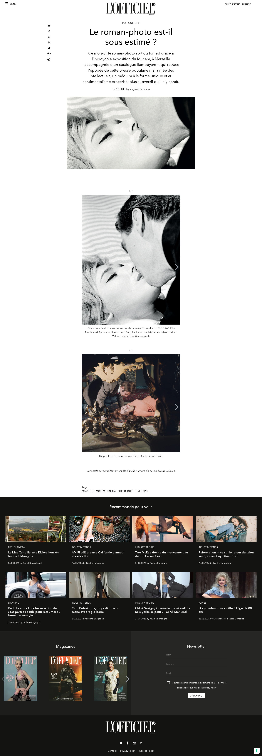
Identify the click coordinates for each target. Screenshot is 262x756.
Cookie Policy (146, 750)
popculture (125, 491)
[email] (49, 26)
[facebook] (49, 32)
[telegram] (49, 60)
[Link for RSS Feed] (141, 743)
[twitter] (49, 48)
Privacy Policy (209, 688)
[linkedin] (49, 43)
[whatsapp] (49, 54)
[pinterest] (49, 37)
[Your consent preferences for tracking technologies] (257, 751)
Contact (112, 750)
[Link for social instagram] (134, 743)
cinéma (111, 491)
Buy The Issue (232, 4)
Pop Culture (131, 23)
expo (144, 491)
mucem (100, 491)
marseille (88, 491)
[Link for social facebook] (127, 743)
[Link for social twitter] (121, 743)
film (137, 491)
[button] (177, 267)
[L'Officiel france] (131, 8)
